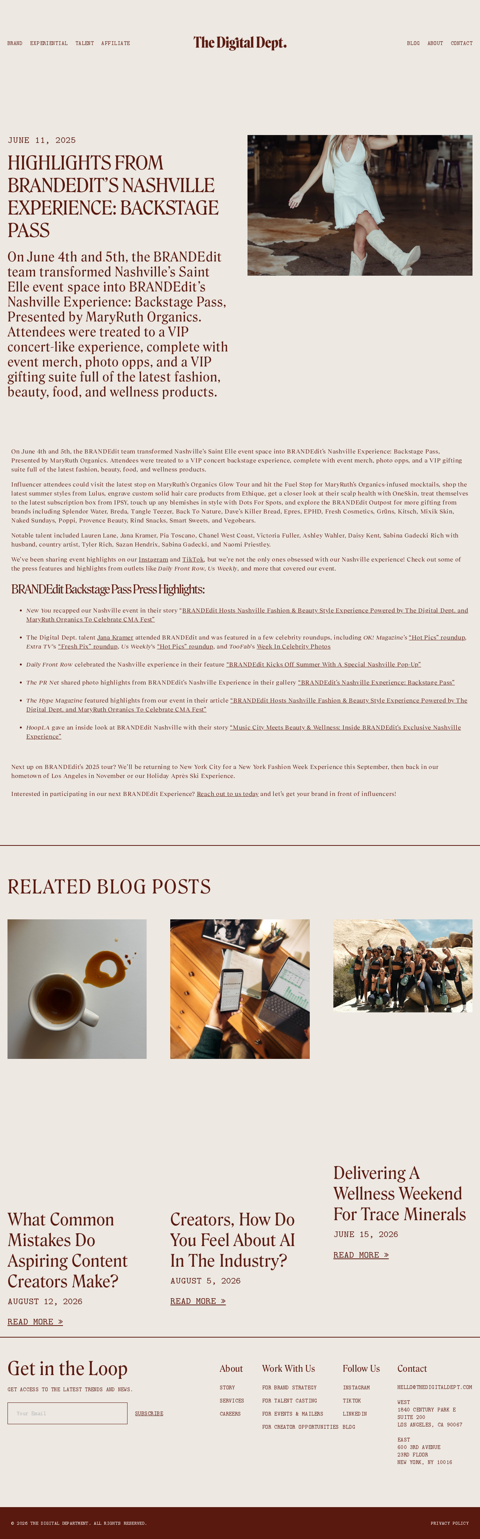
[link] (240, 43)
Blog (413, 43)
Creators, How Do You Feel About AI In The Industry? (232, 1240)
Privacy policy (450, 1523)
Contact (461, 43)
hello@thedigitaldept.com (435, 1387)
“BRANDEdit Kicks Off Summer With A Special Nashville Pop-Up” (323, 664)
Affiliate (115, 43)
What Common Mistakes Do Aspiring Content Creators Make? (68, 1251)
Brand (15, 43)
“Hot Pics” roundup (437, 637)
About (435, 43)
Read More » (35, 1321)
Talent (84, 43)
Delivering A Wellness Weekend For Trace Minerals (399, 1194)
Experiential (49, 43)
